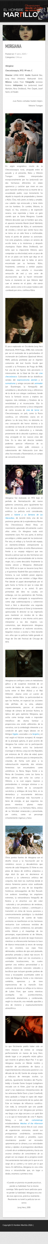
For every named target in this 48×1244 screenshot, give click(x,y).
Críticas (19, 57)
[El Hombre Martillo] (24, 11)
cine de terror (32, 410)
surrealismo (10, 383)
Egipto (15, 734)
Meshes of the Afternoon (31, 1123)
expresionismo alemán (27, 380)
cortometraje (37, 1120)
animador (39, 383)
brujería (35, 734)
